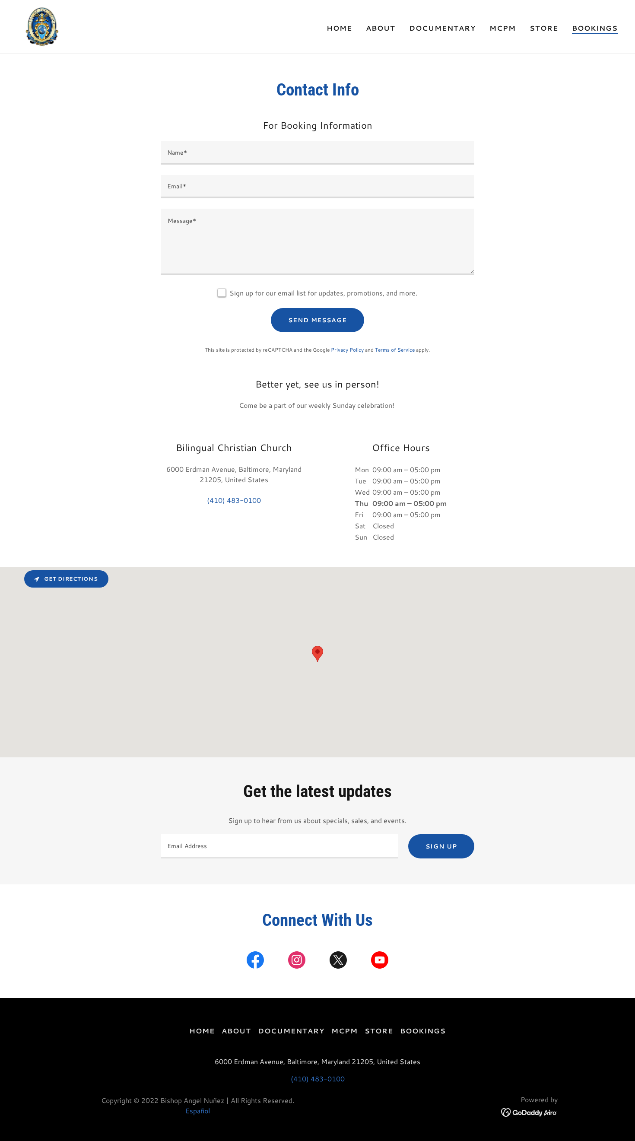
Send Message (317, 320)
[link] (42, 26)
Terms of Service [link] (395, 349)
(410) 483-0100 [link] (234, 500)
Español (197, 1111)
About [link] (380, 28)
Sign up (441, 846)
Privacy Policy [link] (347, 349)
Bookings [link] (595, 28)
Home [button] (202, 1031)
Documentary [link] (442, 28)
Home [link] (339, 28)
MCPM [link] (502, 28)
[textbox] (317, 153)
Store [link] (544, 28)
